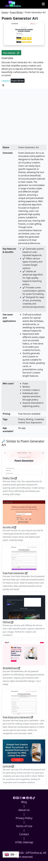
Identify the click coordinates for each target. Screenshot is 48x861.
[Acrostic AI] (24, 512)
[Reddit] (27, 798)
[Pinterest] (30, 798)
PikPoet (7, 622)
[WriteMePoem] (24, 652)
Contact (24, 834)
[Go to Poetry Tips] (16, 478)
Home (5, 12)
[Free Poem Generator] (24, 558)
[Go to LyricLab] (13, 766)
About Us (24, 810)
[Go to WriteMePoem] (19, 668)
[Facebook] (14, 798)
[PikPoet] (24, 607)
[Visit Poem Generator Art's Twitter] (3, 85)
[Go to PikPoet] (12, 622)
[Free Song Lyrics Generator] (24, 702)
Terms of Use (24, 826)
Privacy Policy (24, 818)
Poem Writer (16, 12)
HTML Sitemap (24, 842)
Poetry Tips (8, 478)
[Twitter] (17, 798)
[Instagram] (20, 798)
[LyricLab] (24, 751)
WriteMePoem (10, 668)
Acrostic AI (8, 527)
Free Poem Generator (14, 572)
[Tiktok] (34, 798)
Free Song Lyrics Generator (16, 717)
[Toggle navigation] (43, 4)
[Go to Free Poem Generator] (26, 572)
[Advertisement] (24, 119)
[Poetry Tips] (24, 463)
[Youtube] (23, 798)
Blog (24, 802)
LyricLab (7, 766)
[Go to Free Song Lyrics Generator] (32, 717)
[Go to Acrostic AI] (15, 527)
